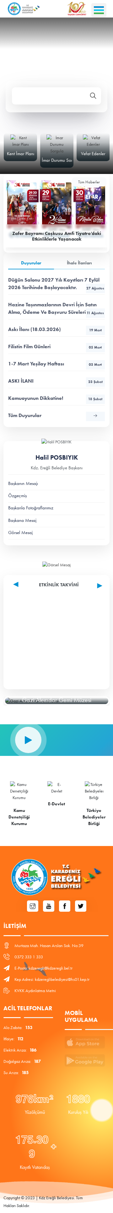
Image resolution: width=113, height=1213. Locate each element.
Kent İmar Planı (20, 153)
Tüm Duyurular (24, 415)
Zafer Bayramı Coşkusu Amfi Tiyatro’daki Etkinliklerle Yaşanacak (56, 236)
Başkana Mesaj (22, 520)
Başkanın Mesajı (23, 483)
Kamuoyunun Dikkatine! (55, 398)
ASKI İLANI (55, 381)
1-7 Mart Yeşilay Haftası (55, 364)
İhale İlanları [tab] (79, 263)
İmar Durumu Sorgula (61, 160)
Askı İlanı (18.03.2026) (55, 329)
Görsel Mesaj (20, 532)
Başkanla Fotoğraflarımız (30, 508)
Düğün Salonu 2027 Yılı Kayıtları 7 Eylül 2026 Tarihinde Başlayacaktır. (56, 283)
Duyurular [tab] (31, 263)
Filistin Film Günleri (55, 346)
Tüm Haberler (89, 182)
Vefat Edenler (93, 153)
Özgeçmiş (17, 495)
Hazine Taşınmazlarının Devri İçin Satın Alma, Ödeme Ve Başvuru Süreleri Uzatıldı (56, 308)
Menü (98, 10)
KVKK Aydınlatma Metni (35, 990)
